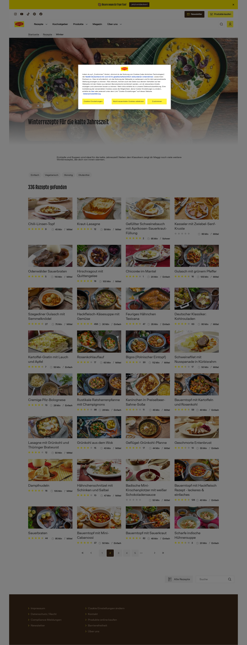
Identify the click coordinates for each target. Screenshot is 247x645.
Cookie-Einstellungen (93, 101)
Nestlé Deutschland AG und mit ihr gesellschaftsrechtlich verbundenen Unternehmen (119, 77)
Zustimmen (157, 101)
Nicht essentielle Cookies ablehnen (128, 101)
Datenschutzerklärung (92, 94)
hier (92, 91)
